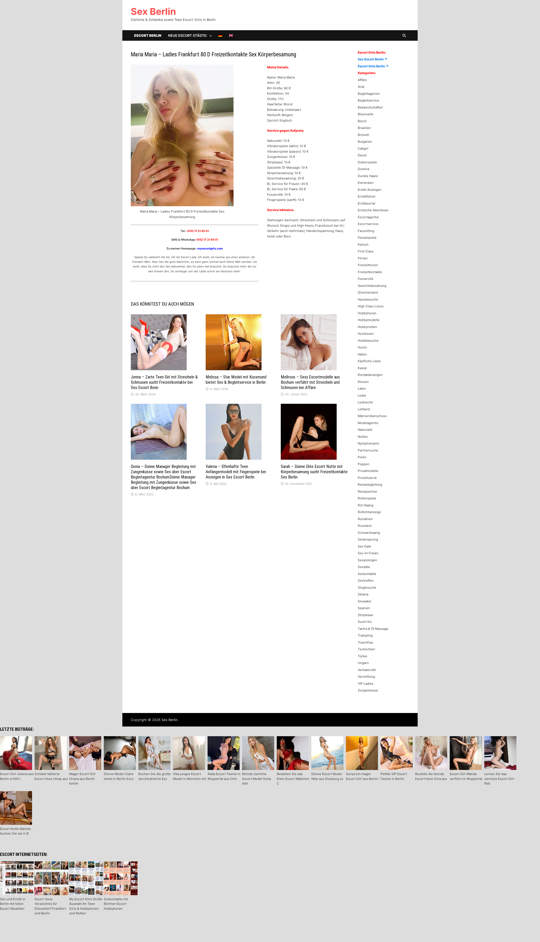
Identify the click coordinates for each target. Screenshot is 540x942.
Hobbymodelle (368, 320)
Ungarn (363, 663)
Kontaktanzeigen (370, 375)
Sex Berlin (153, 11)
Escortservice (368, 224)
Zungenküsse (368, 690)
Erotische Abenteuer (373, 210)
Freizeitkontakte (370, 272)
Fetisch (363, 245)
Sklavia (363, 594)
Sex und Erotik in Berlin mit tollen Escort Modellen (12, 904)
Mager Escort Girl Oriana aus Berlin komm (82, 778)
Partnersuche (368, 450)
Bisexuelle (365, 114)
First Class (366, 251)
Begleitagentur (369, 94)
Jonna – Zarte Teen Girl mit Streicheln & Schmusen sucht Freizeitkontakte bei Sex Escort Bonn (164, 382)
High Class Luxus (370, 306)
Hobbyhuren (367, 313)
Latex (362, 388)
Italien (362, 354)
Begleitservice (368, 100)
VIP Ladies (365, 684)
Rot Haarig (365, 505)
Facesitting (366, 231)
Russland (364, 526)
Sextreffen (366, 581)
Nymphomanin (368, 443)
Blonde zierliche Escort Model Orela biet (256, 778)
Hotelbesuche (368, 341)
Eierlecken (366, 183)
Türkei (362, 656)
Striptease (365, 615)
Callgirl (363, 148)
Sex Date (364, 546)
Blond (362, 121)
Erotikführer (367, 196)
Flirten (363, 258)
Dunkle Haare (368, 176)
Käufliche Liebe (369, 361)
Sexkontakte (367, 574)
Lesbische (365, 402)
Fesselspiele (367, 238)
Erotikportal (366, 203)
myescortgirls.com (210, 248)
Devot (362, 155)
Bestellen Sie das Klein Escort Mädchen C (293, 778)
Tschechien (366, 649)
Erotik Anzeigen (369, 190)
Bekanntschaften (370, 107)
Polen (362, 457)
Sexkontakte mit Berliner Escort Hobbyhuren (116, 904)
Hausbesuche (368, 299)
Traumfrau (365, 642)
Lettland (364, 409)
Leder (362, 395)
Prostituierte (367, 478)
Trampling (365, 635)
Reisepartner (367, 491)
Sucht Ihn (365, 622)
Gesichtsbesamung (372, 286)
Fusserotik (365, 279)
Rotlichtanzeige (369, 512)
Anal (361, 87)
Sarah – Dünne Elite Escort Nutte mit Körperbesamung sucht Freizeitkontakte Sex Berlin (314, 472)
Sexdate (364, 567)
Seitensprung (368, 539)
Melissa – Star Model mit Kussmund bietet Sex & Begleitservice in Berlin (236, 379)
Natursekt (365, 430)
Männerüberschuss (372, 416)
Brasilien (364, 128)
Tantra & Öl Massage (373, 629)
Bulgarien (365, 142)
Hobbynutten (367, 327)
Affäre (362, 80)
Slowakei (364, 601)
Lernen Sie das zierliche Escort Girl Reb (499, 778)
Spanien (364, 608)
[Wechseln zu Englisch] (231, 35)
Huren (362, 347)
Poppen (363, 464)
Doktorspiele (367, 162)
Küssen (363, 382)
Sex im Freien (368, 553)
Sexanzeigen (367, 560)
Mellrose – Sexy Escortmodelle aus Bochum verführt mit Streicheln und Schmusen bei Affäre (310, 382)
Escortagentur (368, 217)
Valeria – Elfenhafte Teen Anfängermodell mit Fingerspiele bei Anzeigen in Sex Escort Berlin (236, 472)
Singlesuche (367, 588)
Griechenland (368, 292)
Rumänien (365, 519)
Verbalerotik (367, 670)
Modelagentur (368, 423)
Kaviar (362, 368)
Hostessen (366, 334)
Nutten (363, 437)
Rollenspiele (367, 498)
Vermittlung (366, 677)
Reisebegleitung (370, 485)
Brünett (363, 135)
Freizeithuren (368, 265)
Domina (363, 169)
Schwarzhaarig (369, 533)
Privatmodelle (368, 471)
